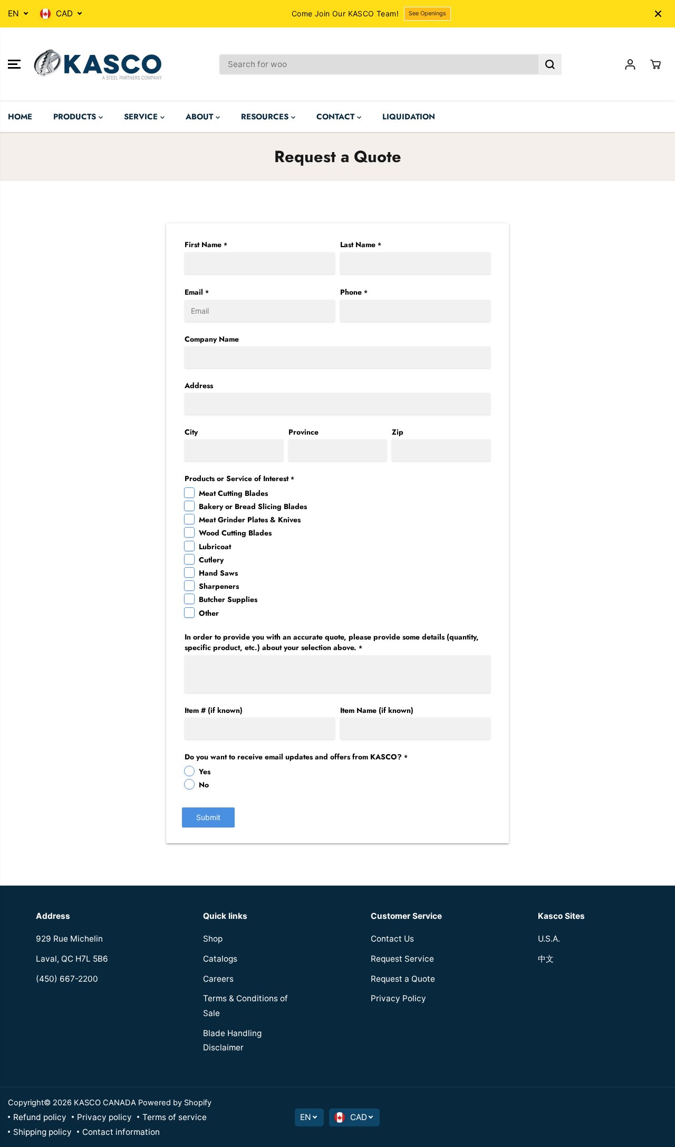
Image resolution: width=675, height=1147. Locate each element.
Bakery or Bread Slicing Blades (253, 506)
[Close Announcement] (658, 14)
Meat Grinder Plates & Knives (250, 519)
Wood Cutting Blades (235, 533)
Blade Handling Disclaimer (232, 1040)
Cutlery (211, 559)
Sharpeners (219, 586)
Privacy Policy (398, 998)
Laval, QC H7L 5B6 (72, 959)
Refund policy (39, 1117)
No (204, 784)
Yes (204, 771)
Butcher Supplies (228, 599)
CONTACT (336, 117)
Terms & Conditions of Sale (245, 1005)
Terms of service (174, 1117)
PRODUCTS (76, 117)
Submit (208, 817)
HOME (20, 117)
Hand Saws (218, 573)
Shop (213, 939)
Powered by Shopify (174, 1102)
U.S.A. (549, 939)
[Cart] (655, 64)
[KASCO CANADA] (97, 64)
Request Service (402, 959)
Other (209, 613)
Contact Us (392, 939)
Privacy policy (104, 1117)
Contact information (121, 1132)
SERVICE (142, 117)
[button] (14, 64)
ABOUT (201, 117)
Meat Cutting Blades (233, 493)
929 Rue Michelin (69, 939)
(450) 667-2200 (67, 979)
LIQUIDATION (408, 117)
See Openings (427, 13)
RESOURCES (266, 117)
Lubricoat (215, 546)
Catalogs (220, 959)
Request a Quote (403, 979)
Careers (218, 979)
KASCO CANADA (105, 1102)
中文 (546, 959)
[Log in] (630, 64)
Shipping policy (42, 1132)
